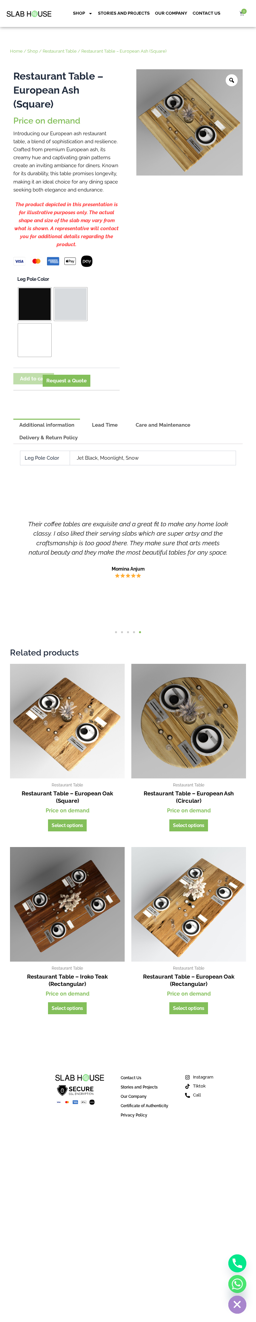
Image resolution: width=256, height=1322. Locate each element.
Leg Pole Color (33, 279)
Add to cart (33, 378)
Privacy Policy (134, 1115)
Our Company (171, 13)
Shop (79, 13)
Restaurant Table (60, 51)
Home (16, 51)
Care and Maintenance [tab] (163, 425)
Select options (67, 825)
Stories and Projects (124, 13)
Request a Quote (66, 380)
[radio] (34, 304)
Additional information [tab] (46, 425)
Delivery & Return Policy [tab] (48, 437)
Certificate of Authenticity (144, 1105)
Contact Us (206, 13)
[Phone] (237, 1263)
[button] (116, 632)
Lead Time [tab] (105, 425)
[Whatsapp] (237, 1284)
